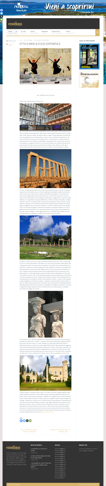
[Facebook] (11, 17)
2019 (61, 462)
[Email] (30, 420)
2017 (61, 466)
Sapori (34, 32)
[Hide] (0, 22)
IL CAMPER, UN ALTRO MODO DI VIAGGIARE (30, 431)
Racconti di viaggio (28, 40)
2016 (61, 468)
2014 (61, 472)
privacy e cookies (93, 16)
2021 (61, 458)
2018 (61, 464)
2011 (61, 478)
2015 (61, 470)
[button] (24, 127)
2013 (61, 474)
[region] (45, 117)
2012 (61, 476)
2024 (61, 452)
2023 (61, 454)
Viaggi (12, 32)
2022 (61, 456)
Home (71, 16)
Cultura (23, 32)
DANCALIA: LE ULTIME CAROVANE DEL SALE (59, 431)
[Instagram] (9, 17)
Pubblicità (84, 16)
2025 (61, 450)
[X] (27, 420)
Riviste (70, 32)
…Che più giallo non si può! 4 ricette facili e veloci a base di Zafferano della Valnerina (41, 465)
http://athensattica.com (48, 412)
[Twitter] (24, 420)
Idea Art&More (94, 484)
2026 (61, 448)
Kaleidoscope (57, 32)
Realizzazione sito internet (84, 484)
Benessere (45, 32)
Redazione (77, 16)
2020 (61, 460)
